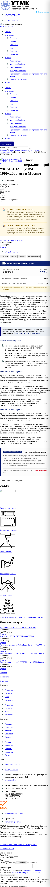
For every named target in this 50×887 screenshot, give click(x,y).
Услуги (8, 58)
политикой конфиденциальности (26, 873)
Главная (8, 32)
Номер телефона (7, 858)
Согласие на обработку (22, 870)
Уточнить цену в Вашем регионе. (27, 333)
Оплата (13, 41)
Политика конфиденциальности (13, 841)
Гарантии (14, 45)
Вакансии (14, 54)
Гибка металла (16, 67)
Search (2, 147)
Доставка (13, 38)
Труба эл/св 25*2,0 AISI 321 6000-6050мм (17, 636)
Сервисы (8, 693)
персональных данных (31, 870)
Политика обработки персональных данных (18, 845)
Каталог (3, 673)
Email (2, 860)
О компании (10, 35)
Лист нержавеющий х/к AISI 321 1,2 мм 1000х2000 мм (22, 653)
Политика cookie (7, 849)
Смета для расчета (8, 863)
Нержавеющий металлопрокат (20, 150)
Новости (13, 51)
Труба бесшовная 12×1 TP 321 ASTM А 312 (18, 628)
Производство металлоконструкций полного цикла (21, 617)
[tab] (4, 256)
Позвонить (4, 677)
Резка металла (15, 61)
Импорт (13, 48)
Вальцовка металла (18, 71)
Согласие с (21, 873)
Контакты (9, 82)
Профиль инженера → (40, 471)
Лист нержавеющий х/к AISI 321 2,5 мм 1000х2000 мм (22, 645)
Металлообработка (17, 64)
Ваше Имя (4, 855)
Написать (4, 681)
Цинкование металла (18, 79)
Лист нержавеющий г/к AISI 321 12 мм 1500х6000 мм (22, 662)
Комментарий (6, 868)
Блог (7, 697)
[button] (4, 630)
